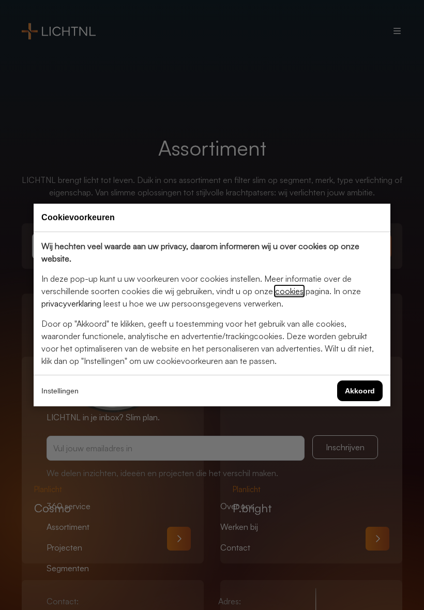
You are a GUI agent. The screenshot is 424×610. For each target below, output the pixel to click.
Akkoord (360, 391)
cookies (289, 291)
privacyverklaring (71, 303)
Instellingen (60, 391)
